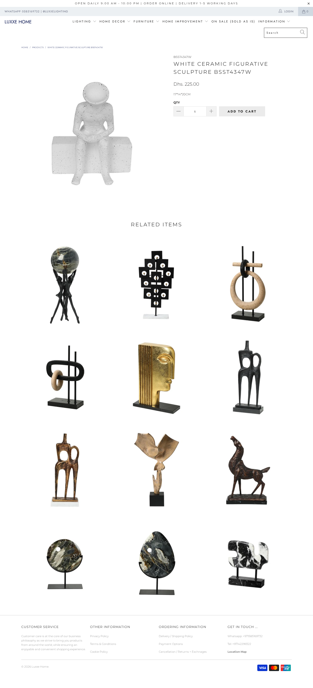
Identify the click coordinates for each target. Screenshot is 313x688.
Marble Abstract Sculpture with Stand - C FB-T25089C (248, 561)
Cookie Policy (99, 651)
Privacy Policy (99, 636)
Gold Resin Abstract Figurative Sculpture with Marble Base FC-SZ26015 (156, 375)
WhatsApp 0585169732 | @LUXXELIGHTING (36, 11)
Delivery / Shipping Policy (176, 636)
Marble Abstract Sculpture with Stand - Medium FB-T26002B (64, 561)
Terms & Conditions (103, 644)
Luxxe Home (18, 22)
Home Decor (112, 21)
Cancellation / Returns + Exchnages (183, 651)
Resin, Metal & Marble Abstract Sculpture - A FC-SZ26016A (64, 375)
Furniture (144, 21)
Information (271, 21)
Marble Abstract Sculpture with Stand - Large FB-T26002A (156, 561)
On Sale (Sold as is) (233, 21)
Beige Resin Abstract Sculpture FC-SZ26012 (156, 468)
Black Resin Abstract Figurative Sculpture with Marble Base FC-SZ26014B (248, 375)
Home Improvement (183, 21)
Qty (176, 102)
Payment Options (171, 644)
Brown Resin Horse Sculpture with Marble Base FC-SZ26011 (248, 468)
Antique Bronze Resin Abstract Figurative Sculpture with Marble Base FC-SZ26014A (64, 468)
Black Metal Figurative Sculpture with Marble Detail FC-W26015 (64, 282)
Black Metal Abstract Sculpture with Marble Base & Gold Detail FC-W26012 (156, 282)
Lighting (83, 21)
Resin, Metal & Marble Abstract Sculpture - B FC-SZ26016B (248, 282)
